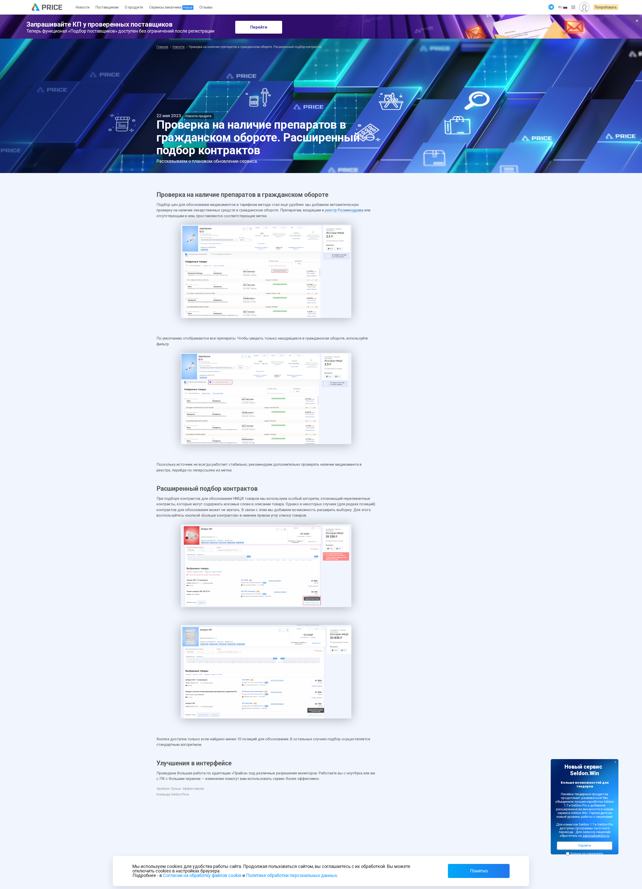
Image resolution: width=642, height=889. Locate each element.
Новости (83, 7)
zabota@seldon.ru (596, 836)
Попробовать (606, 7)
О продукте (134, 7)
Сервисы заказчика (170, 7)
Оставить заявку (584, 495)
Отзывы (205, 7)
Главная (162, 47)
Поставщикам (107, 7)
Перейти (258, 27)
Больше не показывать (587, 853)
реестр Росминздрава (344, 210)
